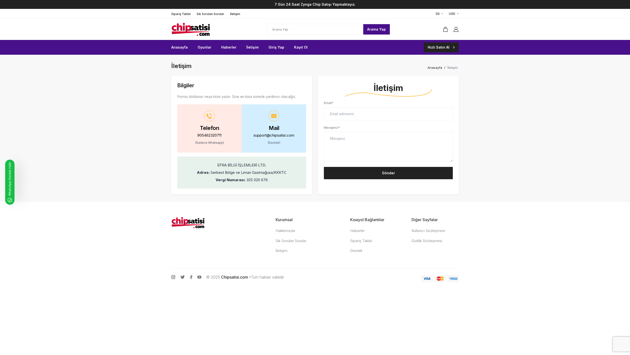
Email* (328, 103)
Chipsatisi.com (234, 277)
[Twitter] (182, 277)
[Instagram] (173, 277)
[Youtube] (199, 277)
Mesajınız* (332, 127)
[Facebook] (191, 277)
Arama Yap (376, 29)
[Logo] (203, 29)
